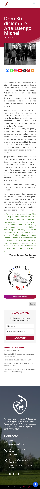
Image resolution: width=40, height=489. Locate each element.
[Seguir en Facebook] (5, 474)
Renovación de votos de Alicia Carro (18, 360)
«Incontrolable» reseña (13, 350)
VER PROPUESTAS (20, 296)
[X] (24, 70)
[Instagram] (16, 70)
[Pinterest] (28, 70)
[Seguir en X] (10, 474)
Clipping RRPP (27, 487)
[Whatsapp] (12, 70)
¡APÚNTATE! (20, 338)
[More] (32, 70)
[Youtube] (20, 70)
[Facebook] (7, 70)
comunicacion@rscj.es (16, 444)
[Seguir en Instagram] (14, 474)
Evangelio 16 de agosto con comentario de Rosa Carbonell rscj (20, 370)
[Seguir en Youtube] (18, 474)
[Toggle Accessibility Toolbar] (35, 484)
